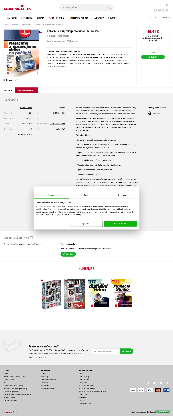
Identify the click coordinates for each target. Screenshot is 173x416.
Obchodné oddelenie (48, 379)
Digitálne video (26, 25)
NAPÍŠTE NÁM (163, 411)
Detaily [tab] (86, 195)
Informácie (8, 90)
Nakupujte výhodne (10, 400)
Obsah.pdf (154, 113)
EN (167, 5)
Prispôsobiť (85, 224)
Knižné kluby (45, 385)
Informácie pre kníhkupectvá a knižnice (92, 392)
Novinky (40, 18)
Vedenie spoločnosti (48, 389)
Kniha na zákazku (85, 404)
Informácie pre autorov (87, 389)
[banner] (17, 5)
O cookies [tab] (122, 195)
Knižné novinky (84, 377)
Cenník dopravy (9, 379)
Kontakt (112, 18)
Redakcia (44, 383)
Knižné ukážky (84, 379)
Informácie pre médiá (86, 385)
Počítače (15, 25)
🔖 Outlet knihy (56, 18)
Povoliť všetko (120, 224)
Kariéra (81, 400)
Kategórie (12, 18)
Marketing (44, 377)
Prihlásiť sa (126, 351)
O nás (81, 374)
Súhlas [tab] (51, 195)
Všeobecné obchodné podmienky (15, 389)
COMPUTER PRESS (57, 123)
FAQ (5, 383)
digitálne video (26, 107)
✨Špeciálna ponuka (78, 18)
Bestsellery (26, 18)
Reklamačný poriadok (11, 392)
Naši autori (82, 398)
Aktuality (99, 18)
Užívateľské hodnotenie (26, 90)
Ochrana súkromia (10, 398)
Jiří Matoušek (70, 41)
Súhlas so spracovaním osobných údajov (18, 394)
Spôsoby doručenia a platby (13, 385)
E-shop (43, 374)
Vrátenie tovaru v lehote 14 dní (14, 377)
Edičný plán (83, 383)
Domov (6, 25)
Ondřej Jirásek (54, 41)
